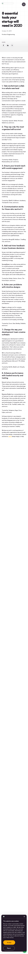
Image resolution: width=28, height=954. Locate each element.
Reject (9, 948)
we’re (10, 436)
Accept (9, 942)
